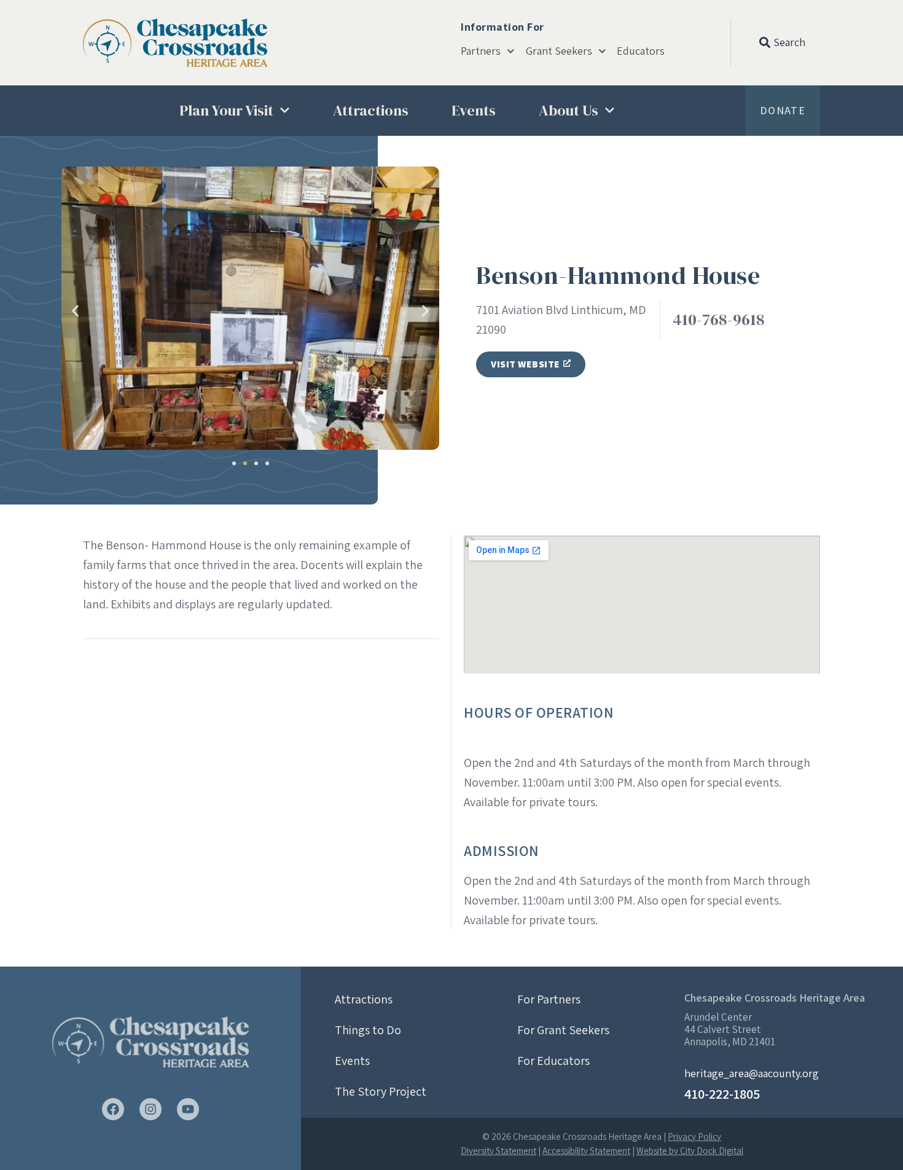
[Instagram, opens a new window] (150, 1109)
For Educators (553, 1061)
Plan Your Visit (226, 110)
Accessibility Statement (586, 1150)
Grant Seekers (559, 51)
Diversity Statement (498, 1150)
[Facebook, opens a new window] (113, 1109)
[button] (75, 310)
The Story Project (380, 1091)
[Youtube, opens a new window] (188, 1109)
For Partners (548, 999)
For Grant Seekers (563, 1030)
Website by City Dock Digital (689, 1150)
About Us (568, 110)
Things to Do (368, 1030)
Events (474, 110)
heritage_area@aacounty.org (751, 1073)
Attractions (370, 110)
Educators (641, 51)
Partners (481, 51)
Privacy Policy (694, 1136)
